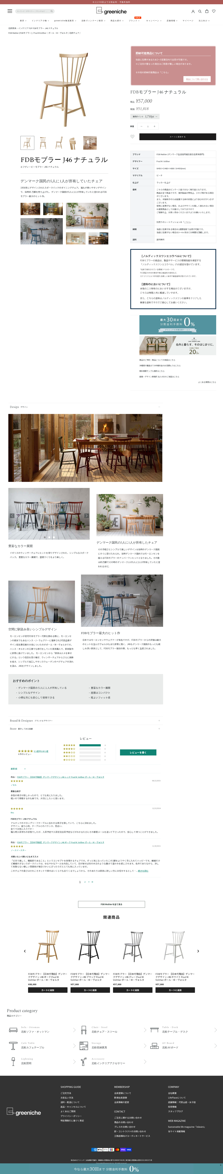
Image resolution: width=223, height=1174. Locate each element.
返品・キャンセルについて (73, 1106)
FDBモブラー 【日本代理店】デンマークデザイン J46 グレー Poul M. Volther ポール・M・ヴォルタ (132, 976)
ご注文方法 (66, 1093)
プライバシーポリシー (71, 1115)
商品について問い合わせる (197, 79)
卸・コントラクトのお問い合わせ (130, 1131)
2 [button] (84, 881)
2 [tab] (49, 537)
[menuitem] (23, 21)
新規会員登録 (120, 1097)
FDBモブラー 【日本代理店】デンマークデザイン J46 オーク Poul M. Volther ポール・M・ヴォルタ (60, 842)
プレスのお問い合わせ (124, 1126)
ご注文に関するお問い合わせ (128, 1117)
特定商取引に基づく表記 (72, 1120)
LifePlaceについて (177, 1097)
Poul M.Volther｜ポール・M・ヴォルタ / (51, 32)
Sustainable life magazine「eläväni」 (187, 1126)
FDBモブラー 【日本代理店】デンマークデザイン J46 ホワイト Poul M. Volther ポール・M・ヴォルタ (175, 976)
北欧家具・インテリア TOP (20, 28)
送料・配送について (70, 1102)
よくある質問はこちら (207, 382)
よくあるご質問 (68, 1111)
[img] (17, 780)
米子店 (192, 1102)
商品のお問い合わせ (123, 1122)
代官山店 (183, 1102)
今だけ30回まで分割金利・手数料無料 (111, 2)
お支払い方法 (67, 1097)
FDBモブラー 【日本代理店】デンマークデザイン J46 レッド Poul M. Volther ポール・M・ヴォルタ (60, 777)
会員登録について (122, 1093)
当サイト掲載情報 (176, 1131)
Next (86, 515)
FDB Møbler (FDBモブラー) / (21, 32)
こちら (164, 72)
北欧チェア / (74, 32)
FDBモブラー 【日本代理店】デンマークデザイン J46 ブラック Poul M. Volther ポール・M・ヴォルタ (90, 976)
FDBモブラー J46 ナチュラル (45, 28)
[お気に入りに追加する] (132, 136)
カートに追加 (47, 990)
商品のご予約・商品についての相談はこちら (157, 360)
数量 (132, 126)
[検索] (200, 11)
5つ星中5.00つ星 (41, 751)
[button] (69, 745)
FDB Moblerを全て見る (111, 904)
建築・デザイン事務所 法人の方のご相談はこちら (159, 376)
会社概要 (172, 1093)
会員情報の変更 (121, 1102)
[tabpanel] (49, 516)
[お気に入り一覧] (213, 11)
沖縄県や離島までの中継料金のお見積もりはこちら (160, 365)
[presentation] (25, 951)
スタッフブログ (175, 1111)
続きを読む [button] (143, 870)
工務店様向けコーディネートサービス (132, 1135)
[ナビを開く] (10, 11)
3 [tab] (53, 537)
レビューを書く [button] (138, 752)
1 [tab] (44, 537)
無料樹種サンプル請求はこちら (151, 371)
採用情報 (172, 1106)
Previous (12, 515)
